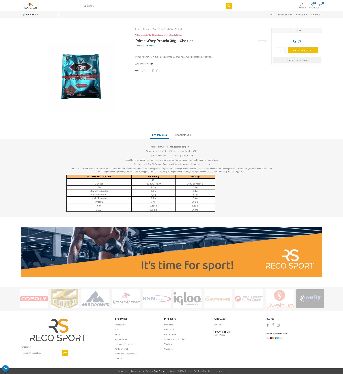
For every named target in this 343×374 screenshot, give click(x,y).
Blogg (117, 334)
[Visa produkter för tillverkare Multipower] (95, 298)
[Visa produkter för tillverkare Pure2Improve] (249, 298)
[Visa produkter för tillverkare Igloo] (188, 298)
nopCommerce (134, 371)
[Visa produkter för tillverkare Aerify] (310, 298)
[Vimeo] (273, 324)
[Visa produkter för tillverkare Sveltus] (280, 298)
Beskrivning (159, 135)
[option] (34, 298)
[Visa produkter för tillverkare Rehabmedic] (126, 298)
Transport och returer (124, 344)
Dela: (137, 70)
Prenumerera (65, 353)
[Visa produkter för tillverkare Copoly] (34, 298)
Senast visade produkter (175, 339)
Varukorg (168, 344)
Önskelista (168, 349)
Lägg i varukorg (303, 50)
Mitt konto (302, 8)
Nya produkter (121, 339)
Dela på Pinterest (153, 70)
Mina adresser (170, 334)
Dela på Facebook (148, 70)
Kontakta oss (120, 325)
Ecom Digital (159, 371)
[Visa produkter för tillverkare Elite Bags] (218, 298)
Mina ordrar (169, 329)
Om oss (118, 358)
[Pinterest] (268, 325)
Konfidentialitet (121, 349)
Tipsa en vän (157, 70)
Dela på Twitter (143, 70)
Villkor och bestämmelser (126, 354)
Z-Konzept (150, 45)
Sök (229, 6)
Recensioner (183, 135)
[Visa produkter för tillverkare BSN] (157, 298)
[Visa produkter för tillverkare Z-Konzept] (65, 298)
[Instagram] (278, 325)
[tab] (159, 135)
